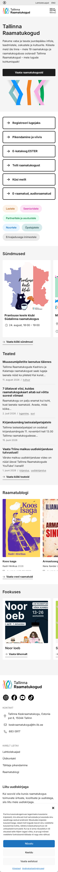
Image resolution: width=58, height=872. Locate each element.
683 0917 (14, 731)
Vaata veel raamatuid (19, 576)
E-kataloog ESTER (25, 151)
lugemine (24, 413)
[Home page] (16, 11)
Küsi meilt (19, 179)
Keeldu (29, 852)
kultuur (26, 379)
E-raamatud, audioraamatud (31, 193)
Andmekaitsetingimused (33, 868)
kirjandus (24, 470)
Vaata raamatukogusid (29, 72)
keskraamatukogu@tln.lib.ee (26, 724)
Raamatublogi (11, 772)
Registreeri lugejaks (26, 123)
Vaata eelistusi (29, 861)
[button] (53, 808)
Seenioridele (31, 208)
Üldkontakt (9, 758)
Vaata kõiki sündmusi (19, 341)
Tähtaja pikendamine (15, 765)
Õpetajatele (32, 227)
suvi (33, 413)
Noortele (11, 227)
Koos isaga (9, 561)
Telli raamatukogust (26, 165)
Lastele (10, 208)
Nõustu (29, 843)
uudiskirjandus (38, 470)
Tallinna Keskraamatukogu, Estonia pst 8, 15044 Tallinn (29, 716)
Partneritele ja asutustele (21, 218)
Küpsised (16, 868)
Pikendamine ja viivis (27, 137)
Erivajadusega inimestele (21, 237)
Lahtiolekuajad (42, 3)
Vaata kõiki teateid (17, 476)
